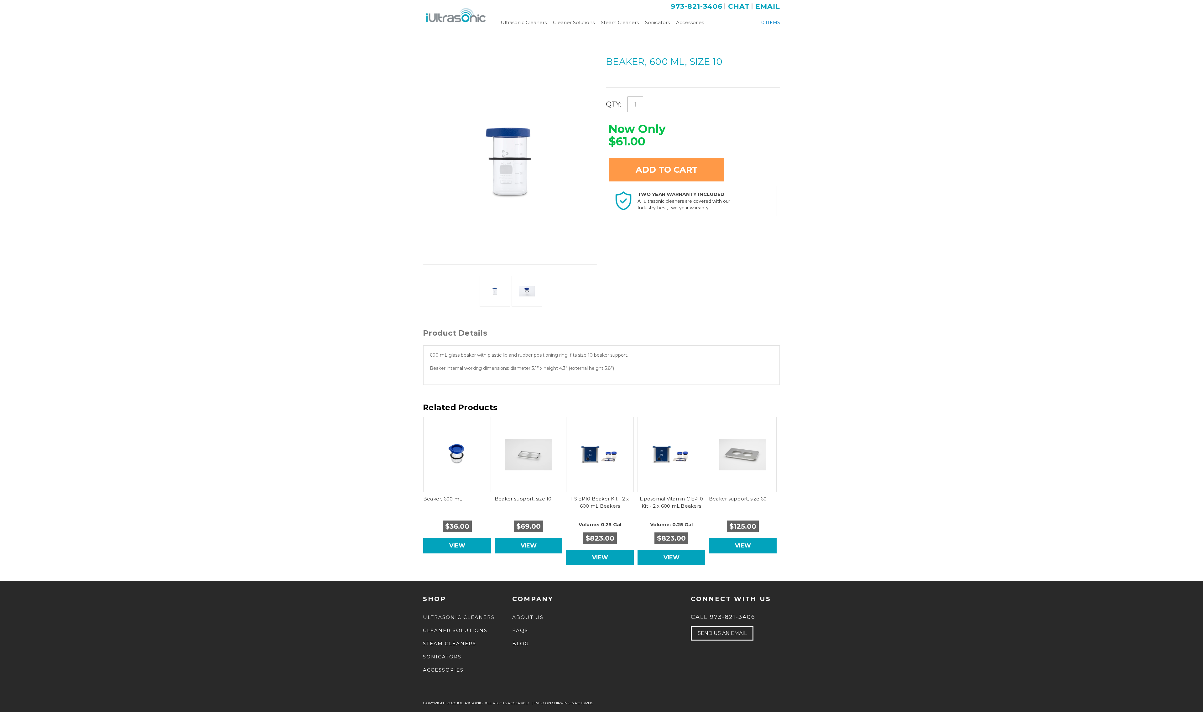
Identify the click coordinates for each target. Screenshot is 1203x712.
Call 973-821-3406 (723, 617)
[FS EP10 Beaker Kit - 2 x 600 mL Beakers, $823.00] (600, 454)
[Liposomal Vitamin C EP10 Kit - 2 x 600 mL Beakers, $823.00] (672, 454)
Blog (520, 644)
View (457, 545)
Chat (739, 6)
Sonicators (657, 22)
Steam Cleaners (620, 22)
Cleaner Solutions (574, 22)
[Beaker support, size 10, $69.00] (529, 454)
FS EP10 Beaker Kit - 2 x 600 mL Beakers (600, 502)
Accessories (690, 22)
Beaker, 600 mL (442, 499)
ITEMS (770, 22)
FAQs (520, 630)
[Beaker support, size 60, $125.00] (743, 454)
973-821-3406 (696, 6)
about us (528, 617)
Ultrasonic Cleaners (524, 22)
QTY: (613, 104)
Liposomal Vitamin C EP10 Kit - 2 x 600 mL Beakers (671, 502)
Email (767, 6)
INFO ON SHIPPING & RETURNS (563, 702)
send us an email (722, 633)
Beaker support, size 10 (523, 499)
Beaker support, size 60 (738, 499)
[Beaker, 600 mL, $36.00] (457, 454)
